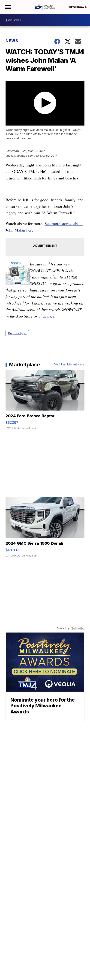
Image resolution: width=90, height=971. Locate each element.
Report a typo (17, 333)
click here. (47, 316)
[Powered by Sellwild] (77, 628)
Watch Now (77, 7)
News (12, 40)
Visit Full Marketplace (69, 364)
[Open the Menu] (7, 7)
